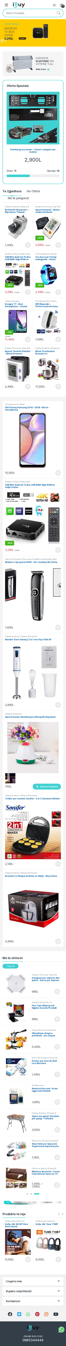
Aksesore (36, 1141)
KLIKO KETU (22, 38)
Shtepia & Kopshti (28, 636)
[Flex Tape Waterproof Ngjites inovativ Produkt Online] (17, 1012)
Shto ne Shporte (26, 245)
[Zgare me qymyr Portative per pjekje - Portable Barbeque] (17, 1122)
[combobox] (28, 13)
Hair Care (9, 559)
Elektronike (25, 254)
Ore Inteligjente (42, 254)
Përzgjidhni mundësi (54, 1185)
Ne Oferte (33, 191)
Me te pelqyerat (18, 198)
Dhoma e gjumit (39, 1168)
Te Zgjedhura (12, 191)
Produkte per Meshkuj (41, 559)
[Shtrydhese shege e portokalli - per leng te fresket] (17, 1039)
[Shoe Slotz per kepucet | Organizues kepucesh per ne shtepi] (17, 1150)
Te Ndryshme (38, 1085)
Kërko (58, 13)
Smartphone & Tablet (15, 404)
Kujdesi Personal (43, 206)
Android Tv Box (12, 254)
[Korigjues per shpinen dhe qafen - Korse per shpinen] (17, 984)
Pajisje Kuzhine (12, 206)
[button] (27, 1194)
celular (8, 301)
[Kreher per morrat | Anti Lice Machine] (17, 1067)
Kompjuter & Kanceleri (45, 301)
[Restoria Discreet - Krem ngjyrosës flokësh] (17, 1095)
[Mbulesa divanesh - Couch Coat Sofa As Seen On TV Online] (17, 1178)
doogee (15, 301)
